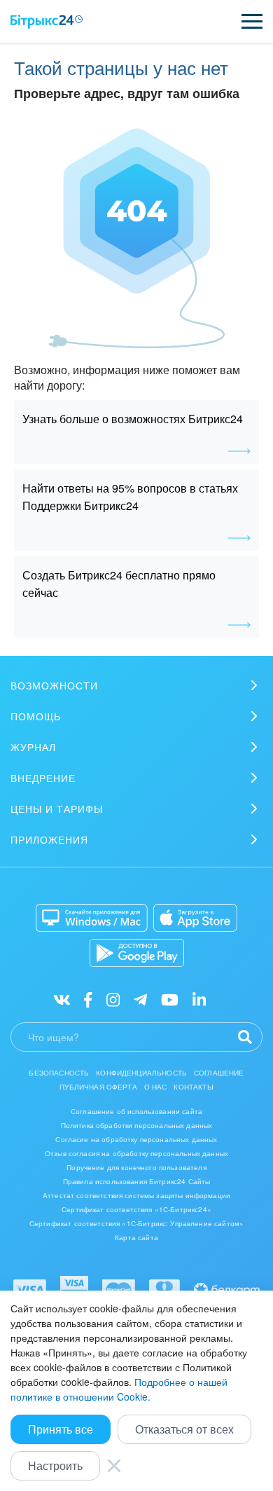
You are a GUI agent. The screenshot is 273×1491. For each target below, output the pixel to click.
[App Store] (195, 918)
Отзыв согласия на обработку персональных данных (136, 1153)
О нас (155, 1087)
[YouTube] (169, 999)
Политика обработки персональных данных (137, 1125)
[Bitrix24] (46, 22)
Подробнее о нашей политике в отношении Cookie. (118, 1389)
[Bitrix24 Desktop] (92, 918)
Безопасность (59, 1073)
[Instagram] (113, 999)
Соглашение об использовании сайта (136, 1111)
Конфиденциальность (141, 1073)
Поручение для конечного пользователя (136, 1167)
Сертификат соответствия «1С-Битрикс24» (136, 1209)
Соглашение (219, 1073)
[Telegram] (140, 999)
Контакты (193, 1087)
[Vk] (62, 999)
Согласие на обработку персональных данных (136, 1139)
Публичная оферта (97, 1087)
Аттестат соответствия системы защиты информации (136, 1195)
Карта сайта (136, 1237)
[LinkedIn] (199, 999)
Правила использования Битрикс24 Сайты (137, 1181)
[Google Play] (137, 953)
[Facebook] (88, 999)
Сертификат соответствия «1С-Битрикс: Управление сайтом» (136, 1223)
